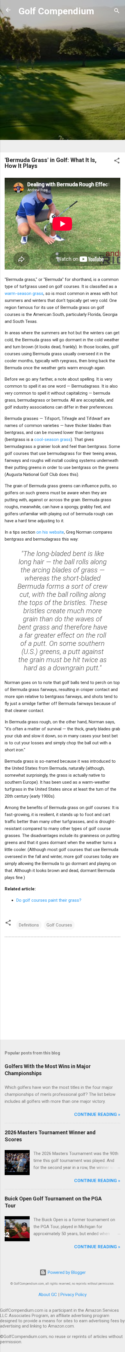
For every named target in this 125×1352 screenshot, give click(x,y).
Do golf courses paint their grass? (48, 900)
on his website (50, 532)
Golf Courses (59, 925)
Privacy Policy (73, 1294)
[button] (116, 161)
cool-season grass (52, 439)
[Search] (116, 12)
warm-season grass (24, 293)
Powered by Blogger (66, 1272)
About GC (47, 1294)
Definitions (29, 925)
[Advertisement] (62, 85)
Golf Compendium (56, 11)
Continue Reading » (97, 1114)
